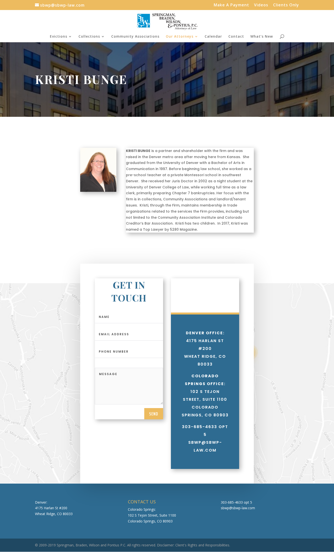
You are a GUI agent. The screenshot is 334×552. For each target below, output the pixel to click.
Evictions (58, 37)
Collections (89, 37)
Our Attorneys (179, 37)
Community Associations (135, 37)
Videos (261, 5)
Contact (236, 37)
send (153, 414)
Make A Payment (231, 5)
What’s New (261, 37)
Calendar (213, 37)
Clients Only (286, 5)
